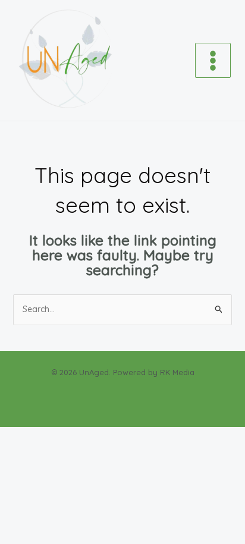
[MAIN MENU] (213, 60)
